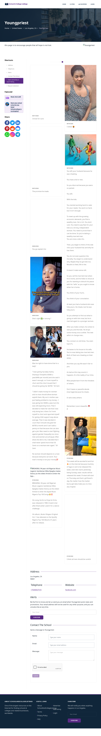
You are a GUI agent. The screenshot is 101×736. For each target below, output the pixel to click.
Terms (39, 712)
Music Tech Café (16, 97)
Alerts (9, 72)
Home (64, 4)
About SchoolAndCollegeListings (47, 707)
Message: (35, 651)
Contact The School (13, 76)
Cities (73, 4)
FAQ (38, 719)
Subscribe (36, 617)
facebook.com (70, 590)
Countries (83, 4)
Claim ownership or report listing (13, 81)
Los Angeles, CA (30, 28)
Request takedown (13, 86)
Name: (34, 636)
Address (10, 65)
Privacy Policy (42, 715)
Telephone (11, 69)
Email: (34, 643)
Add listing (57, 709)
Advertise (56, 706)
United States (17, 28)
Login (92, 4)
